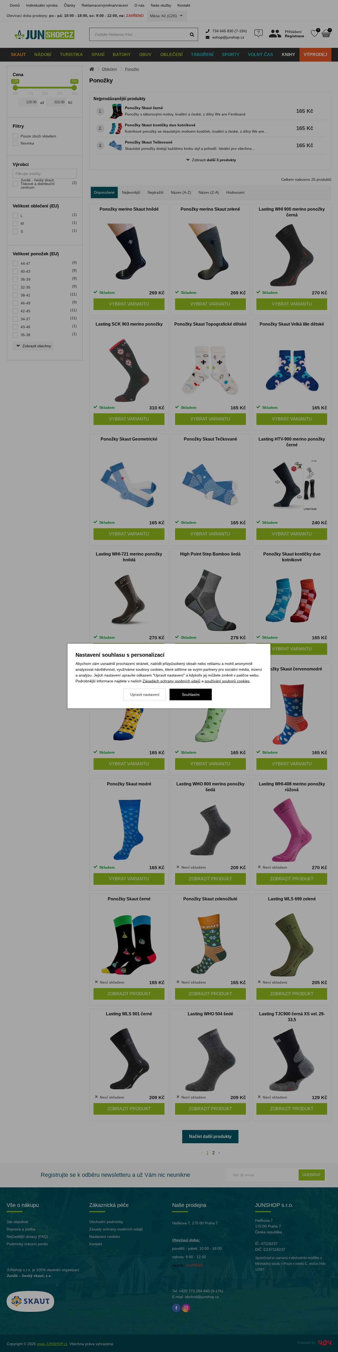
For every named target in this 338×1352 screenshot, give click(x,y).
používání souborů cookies (227, 681)
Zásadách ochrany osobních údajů (171, 681)
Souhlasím (191, 694)
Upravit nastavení (144, 694)
